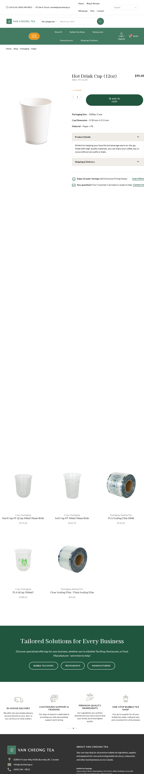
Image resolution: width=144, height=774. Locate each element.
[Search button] (100, 21)
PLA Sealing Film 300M (121, 518)
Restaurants (98, 32)
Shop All (58, 32)
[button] (108, 137)
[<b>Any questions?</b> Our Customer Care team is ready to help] (74, 185)
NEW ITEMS (34, 36)
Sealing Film (126, 515)
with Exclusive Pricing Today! (102, 178)
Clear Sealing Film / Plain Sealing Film (72, 592)
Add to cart (116, 100)
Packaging (24, 48)
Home (8, 48)
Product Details (83, 137)
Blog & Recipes (93, 3)
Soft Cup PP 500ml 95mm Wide (72, 518)
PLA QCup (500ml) (23, 592)
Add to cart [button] (24, 506)
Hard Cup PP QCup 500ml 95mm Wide (23, 518)
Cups (17, 515)
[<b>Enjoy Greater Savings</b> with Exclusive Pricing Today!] (74, 179)
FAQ (92, 11)
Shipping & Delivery (89, 40)
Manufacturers (66, 40)
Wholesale (82, 11)
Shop (16, 48)
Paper (34, 48)
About (81, 3)
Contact (100, 11)
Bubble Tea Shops (77, 32)
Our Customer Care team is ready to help (104, 184)
